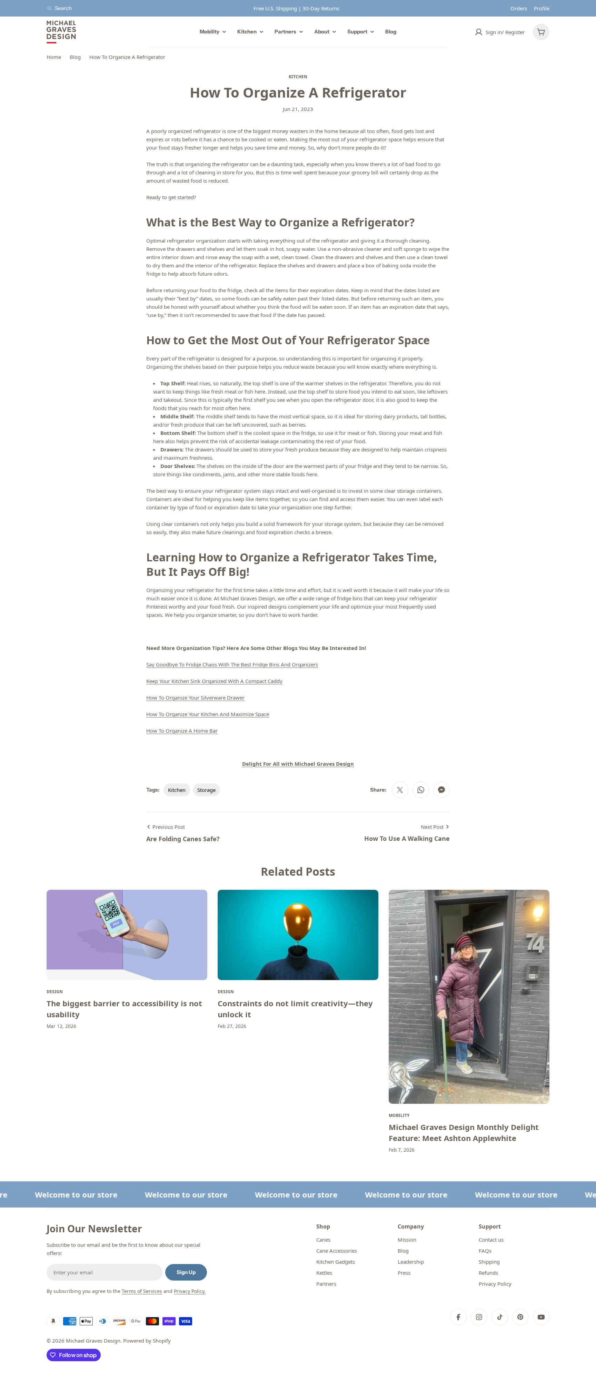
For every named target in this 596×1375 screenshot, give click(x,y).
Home (54, 56)
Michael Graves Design (93, 1340)
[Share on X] (400, 790)
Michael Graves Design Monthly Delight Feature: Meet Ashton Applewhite (464, 1132)
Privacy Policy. (190, 1291)
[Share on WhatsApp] (421, 790)
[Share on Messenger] (441, 790)
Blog (75, 56)
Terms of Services (142, 1291)
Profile (541, 8)
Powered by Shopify (147, 1340)
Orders (518, 8)
